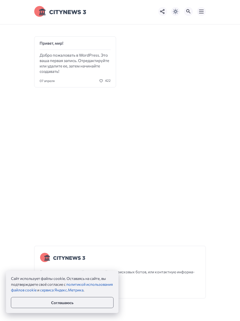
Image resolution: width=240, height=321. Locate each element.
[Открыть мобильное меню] (201, 11)
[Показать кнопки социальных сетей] (162, 11)
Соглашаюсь (62, 302)
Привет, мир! (51, 43)
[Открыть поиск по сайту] (188, 11)
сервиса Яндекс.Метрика (61, 290)
